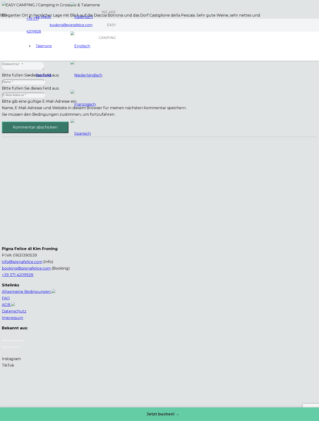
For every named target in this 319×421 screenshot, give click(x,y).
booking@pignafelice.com (26, 268)
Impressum (12, 318)
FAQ (6, 298)
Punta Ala (44, 75)
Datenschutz (14, 311)
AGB (6, 305)
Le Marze (43, 17)
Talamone (44, 46)
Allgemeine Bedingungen (27, 291)
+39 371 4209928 (17, 275)
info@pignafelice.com (22, 262)
